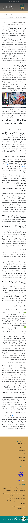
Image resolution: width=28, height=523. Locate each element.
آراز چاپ (24, 14)
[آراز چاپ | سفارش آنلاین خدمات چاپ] (22, 7)
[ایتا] (9, 1)
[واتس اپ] (14, 1)
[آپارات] (16, 1)
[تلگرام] (18, 1)
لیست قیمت (22, 454)
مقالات (20, 14)
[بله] (11, 1)
